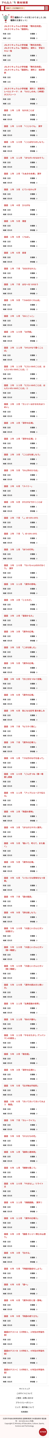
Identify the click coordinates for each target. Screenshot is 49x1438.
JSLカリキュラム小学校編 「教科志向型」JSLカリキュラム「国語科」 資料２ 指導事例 (24, 69)
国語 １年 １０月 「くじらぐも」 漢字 (23, 126)
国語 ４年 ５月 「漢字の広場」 (20, 861)
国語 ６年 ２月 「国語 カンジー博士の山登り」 (25, 1235)
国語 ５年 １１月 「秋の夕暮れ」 (20, 1019)
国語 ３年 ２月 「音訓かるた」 (19, 615)
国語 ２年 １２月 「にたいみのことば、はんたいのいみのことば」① (24, 368)
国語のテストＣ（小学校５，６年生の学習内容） (24, 1371)
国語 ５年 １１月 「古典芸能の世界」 (22, 1003)
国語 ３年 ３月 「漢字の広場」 (19, 631)
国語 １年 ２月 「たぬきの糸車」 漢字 (22, 173)
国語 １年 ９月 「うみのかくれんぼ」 (22, 300)
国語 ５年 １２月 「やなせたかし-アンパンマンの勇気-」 (24, 1037)
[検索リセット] (2, 8)
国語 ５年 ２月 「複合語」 (17, 1053)
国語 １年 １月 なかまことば (19, 110)
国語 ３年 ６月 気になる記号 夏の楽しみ (24, 710)
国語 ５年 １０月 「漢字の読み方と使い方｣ (23, 986)
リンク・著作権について (24, 1407)
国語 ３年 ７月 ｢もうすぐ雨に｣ (20, 726)
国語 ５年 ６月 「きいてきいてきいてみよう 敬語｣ (24, 1103)
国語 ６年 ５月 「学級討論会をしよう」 (24, 1268)
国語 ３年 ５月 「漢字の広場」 (20, 663)
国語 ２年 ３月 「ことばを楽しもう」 (22, 454)
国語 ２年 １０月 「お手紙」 (19, 331)
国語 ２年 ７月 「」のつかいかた (21, 533)
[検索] (46, 8)
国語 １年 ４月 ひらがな (17, 205)
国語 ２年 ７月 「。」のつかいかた (21, 517)
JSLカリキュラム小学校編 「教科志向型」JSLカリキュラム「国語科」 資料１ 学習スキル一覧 (24, 47)
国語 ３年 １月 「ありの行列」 (19, 549)
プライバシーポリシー (24, 1402)
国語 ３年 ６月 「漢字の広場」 (20, 694)
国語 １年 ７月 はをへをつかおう (21, 284)
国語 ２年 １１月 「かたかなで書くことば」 (23, 349)
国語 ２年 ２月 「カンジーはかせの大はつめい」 (24, 405)
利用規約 (24, 1411)
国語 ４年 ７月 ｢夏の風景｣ (18, 896)
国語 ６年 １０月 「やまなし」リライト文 (23, 1185)
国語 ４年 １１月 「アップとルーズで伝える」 (24, 794)
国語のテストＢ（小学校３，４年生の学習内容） (24, 1352)
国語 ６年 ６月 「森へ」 (17, 1284)
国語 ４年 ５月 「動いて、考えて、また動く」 (24, 845)
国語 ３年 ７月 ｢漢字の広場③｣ (20, 742)
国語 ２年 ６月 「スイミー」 (19, 486)
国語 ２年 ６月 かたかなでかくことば (23, 501)
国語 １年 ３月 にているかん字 (20, 189)
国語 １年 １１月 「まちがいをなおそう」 (24, 157)
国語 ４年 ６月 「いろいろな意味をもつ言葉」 (24, 879)
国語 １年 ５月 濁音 (15, 221)
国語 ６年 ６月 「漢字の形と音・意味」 (24, 1300)
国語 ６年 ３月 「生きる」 (17, 1252)
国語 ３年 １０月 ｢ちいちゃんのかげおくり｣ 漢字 (24, 567)
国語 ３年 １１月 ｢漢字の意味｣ (20, 584)
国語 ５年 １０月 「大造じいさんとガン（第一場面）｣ (23, 949)
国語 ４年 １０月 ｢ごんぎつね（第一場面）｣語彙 (23, 775)
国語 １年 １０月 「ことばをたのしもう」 (24, 141)
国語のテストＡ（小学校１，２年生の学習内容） (24, 1333)
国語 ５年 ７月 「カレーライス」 (20, 1120)
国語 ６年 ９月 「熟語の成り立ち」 (22, 1316)
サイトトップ (24, 1388)
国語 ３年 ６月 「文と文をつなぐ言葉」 (24, 678)
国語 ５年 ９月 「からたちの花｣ (20, 1136)
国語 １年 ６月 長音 (15, 252)
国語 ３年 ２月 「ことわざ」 (18, 599)
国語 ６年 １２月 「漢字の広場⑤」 (21, 1218)
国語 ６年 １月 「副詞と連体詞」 (20, 1151)
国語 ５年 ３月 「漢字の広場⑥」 (20, 1069)
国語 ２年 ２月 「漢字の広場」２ (20, 438)
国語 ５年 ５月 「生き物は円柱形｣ (21, 1085)
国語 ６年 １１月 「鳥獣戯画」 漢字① (23, 1202)
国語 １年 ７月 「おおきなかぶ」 (21, 268)
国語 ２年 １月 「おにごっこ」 (19, 315)
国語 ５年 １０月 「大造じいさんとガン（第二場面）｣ (23, 967)
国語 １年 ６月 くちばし (17, 236)
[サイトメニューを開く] (47, 2)
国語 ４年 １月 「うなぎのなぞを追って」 (24, 758)
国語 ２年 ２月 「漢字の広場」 (19, 422)
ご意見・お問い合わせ (24, 1398)
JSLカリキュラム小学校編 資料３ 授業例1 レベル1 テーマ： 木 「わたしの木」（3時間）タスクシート (25, 91)
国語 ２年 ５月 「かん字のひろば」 (22, 470)
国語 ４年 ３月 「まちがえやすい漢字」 (23, 827)
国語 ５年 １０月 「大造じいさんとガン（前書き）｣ (23, 930)
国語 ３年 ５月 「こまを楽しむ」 (21, 647)
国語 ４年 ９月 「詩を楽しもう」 (20, 912)
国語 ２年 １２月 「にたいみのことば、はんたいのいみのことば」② (24, 387)
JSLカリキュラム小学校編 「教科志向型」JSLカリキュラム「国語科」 (23, 28)
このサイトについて (24, 1393)
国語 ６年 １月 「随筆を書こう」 (20, 1167)
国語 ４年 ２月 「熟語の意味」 (19, 811)
